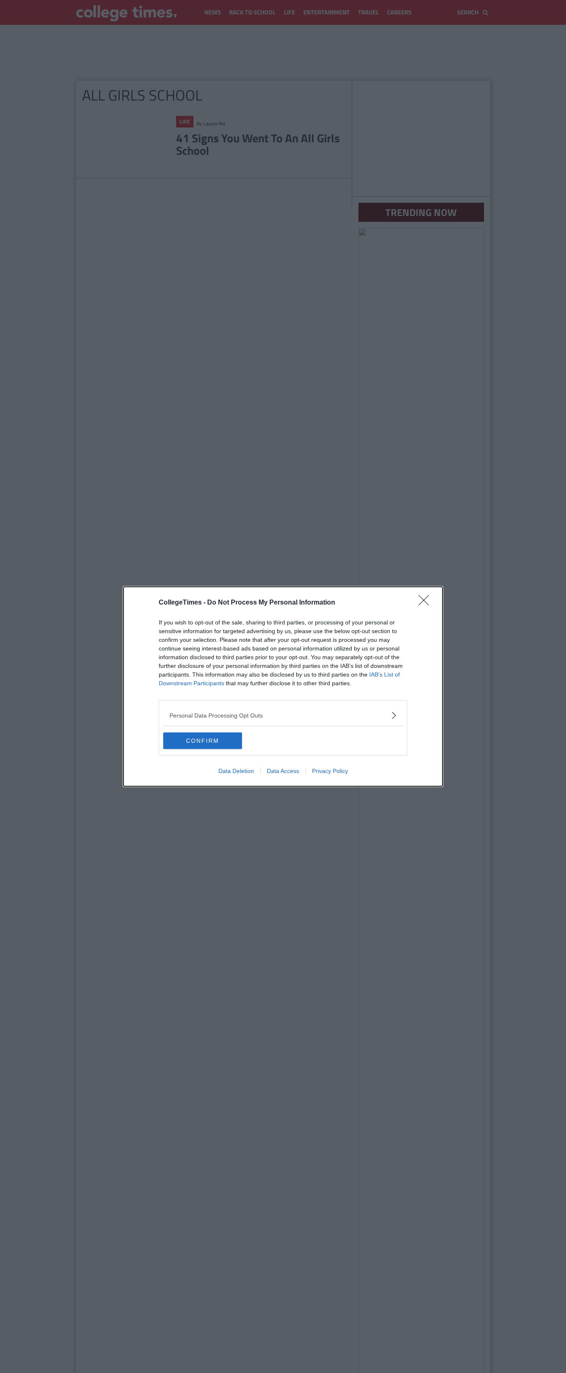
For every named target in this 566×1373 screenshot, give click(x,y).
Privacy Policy (330, 771)
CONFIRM (202, 740)
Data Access (283, 771)
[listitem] (283, 715)
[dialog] (283, 686)
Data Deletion (236, 771)
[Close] (426, 603)
